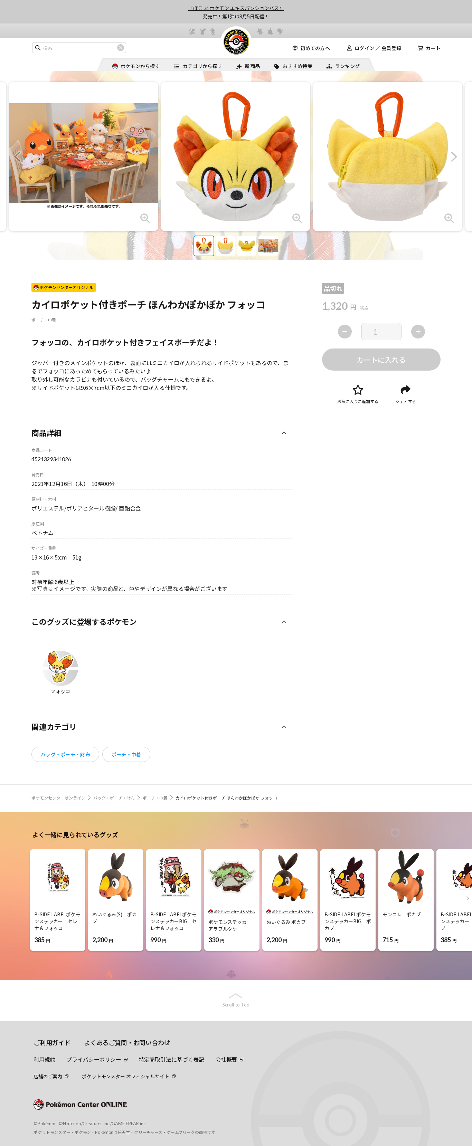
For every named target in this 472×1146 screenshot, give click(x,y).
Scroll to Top (236, 1004)
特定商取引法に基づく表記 (171, 1059)
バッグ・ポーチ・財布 (65, 754)
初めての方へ (315, 48)
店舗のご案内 (48, 1076)
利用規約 (44, 1059)
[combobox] (79, 47)
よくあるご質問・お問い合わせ (127, 1042)
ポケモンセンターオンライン (58, 798)
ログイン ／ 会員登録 (378, 48)
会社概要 (226, 1059)
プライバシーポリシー (93, 1059)
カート (433, 48)
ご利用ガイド (52, 1042)
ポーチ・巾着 (126, 754)
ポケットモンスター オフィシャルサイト (125, 1076)
